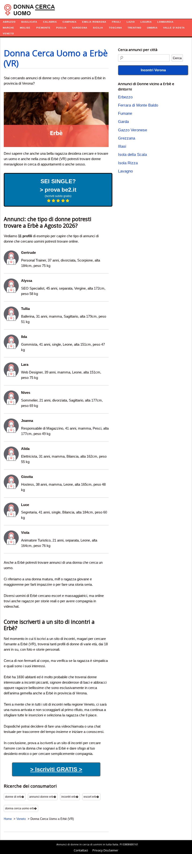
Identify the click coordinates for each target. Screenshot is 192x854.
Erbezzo (125, 97)
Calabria (50, 22)
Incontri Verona (153, 70)
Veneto (8, 33)
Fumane (125, 113)
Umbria (152, 27)
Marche (8, 27)
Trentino (134, 27)
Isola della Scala (132, 154)
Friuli (116, 22)
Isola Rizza (128, 163)
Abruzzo (9, 22)
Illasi (122, 146)
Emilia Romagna (94, 22)
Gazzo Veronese (132, 130)
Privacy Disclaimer (105, 850)
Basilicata (29, 22)
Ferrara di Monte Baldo (138, 105)
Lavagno (125, 171)
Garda (123, 121)
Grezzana (126, 138)
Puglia (61, 27)
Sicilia (98, 27)
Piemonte (43, 27)
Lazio (131, 22)
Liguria (146, 22)
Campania (70, 22)
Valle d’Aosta (174, 27)
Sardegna (79, 27)
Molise (25, 27)
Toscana (115, 27)
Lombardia (165, 22)
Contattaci (81, 850)
